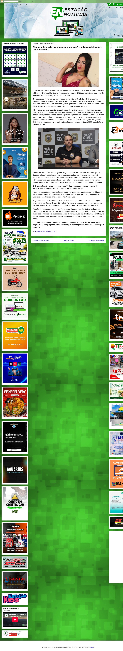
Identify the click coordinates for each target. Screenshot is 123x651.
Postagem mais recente (41, 240)
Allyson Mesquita (39, 231)
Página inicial (69, 240)
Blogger (92, 647)
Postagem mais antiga (96, 240)
